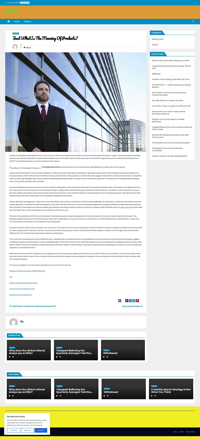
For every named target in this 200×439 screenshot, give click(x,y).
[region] (27, 424)
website (122, 167)
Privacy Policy (190, 432)
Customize (13, 430)
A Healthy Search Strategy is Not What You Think (170, 79)
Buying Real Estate (131, 306)
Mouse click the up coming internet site (23, 283)
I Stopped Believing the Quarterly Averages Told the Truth (73, 353)
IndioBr (11, 10)
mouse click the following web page (22, 289)
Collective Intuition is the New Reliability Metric (170, 156)
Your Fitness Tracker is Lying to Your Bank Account (171, 106)
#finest (28, 47)
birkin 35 (101, 167)
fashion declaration (127, 207)
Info (10, 277)
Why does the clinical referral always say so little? (27, 352)
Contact (181, 432)
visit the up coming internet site (20, 295)
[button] (193, 21)
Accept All (41, 430)
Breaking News (158, 39)
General (28, 21)
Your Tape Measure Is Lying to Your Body (167, 100)
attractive (74, 219)
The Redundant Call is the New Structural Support (171, 143)
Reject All (27, 430)
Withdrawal (110, 353)
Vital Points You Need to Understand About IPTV (33, 306)
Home (16, 21)
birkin (50, 265)
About (175, 432)
